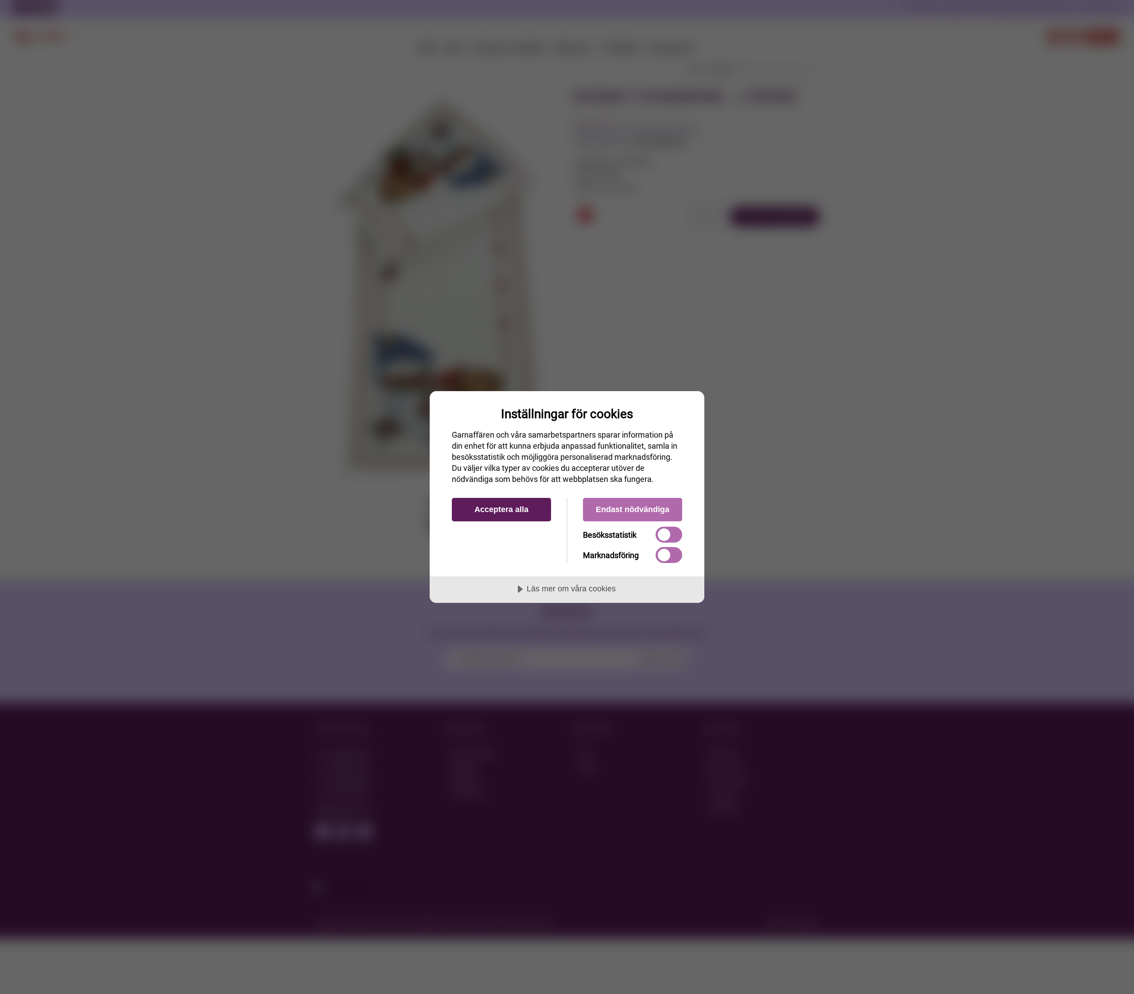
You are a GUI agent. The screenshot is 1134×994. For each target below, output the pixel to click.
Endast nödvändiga (632, 509)
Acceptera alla (501, 509)
